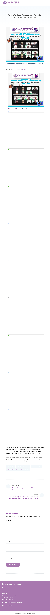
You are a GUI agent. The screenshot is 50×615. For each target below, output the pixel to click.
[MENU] (46, 3)
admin (18, 69)
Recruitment (24, 469)
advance (10, 466)
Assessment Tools (23, 466)
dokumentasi (36, 466)
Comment (9, 520)
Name (8, 541)
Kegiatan (24, 69)
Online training (12, 469)
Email (8, 549)
